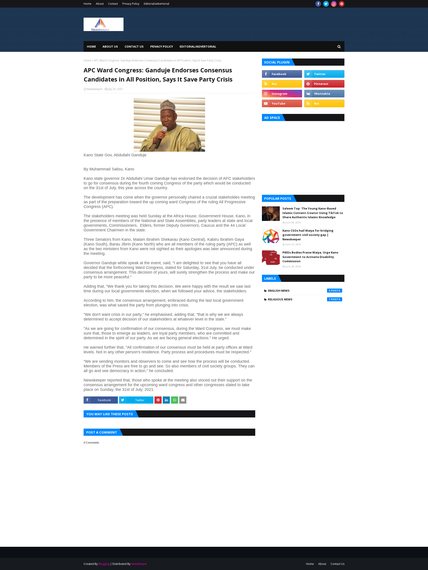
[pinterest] (341, 4)
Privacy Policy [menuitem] (161, 46)
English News (299, 291)
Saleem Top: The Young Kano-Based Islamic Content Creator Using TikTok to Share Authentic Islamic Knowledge (312, 212)
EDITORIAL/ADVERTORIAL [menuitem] (198, 46)
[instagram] (334, 4)
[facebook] (318, 4)
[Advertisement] (303, 157)
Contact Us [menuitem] (134, 46)
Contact (113, 4)
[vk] (324, 93)
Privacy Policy (130, 4)
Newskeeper (95, 89)
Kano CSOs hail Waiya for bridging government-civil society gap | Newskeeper (307, 234)
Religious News (299, 299)
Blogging (103, 564)
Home (87, 4)
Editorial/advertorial (156, 4)
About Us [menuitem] (110, 46)
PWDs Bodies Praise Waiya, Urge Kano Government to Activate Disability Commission (310, 256)
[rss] (282, 84)
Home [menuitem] (91, 46)
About (100, 4)
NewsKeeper (139, 564)
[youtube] (282, 103)
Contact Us (337, 564)
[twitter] (326, 4)
